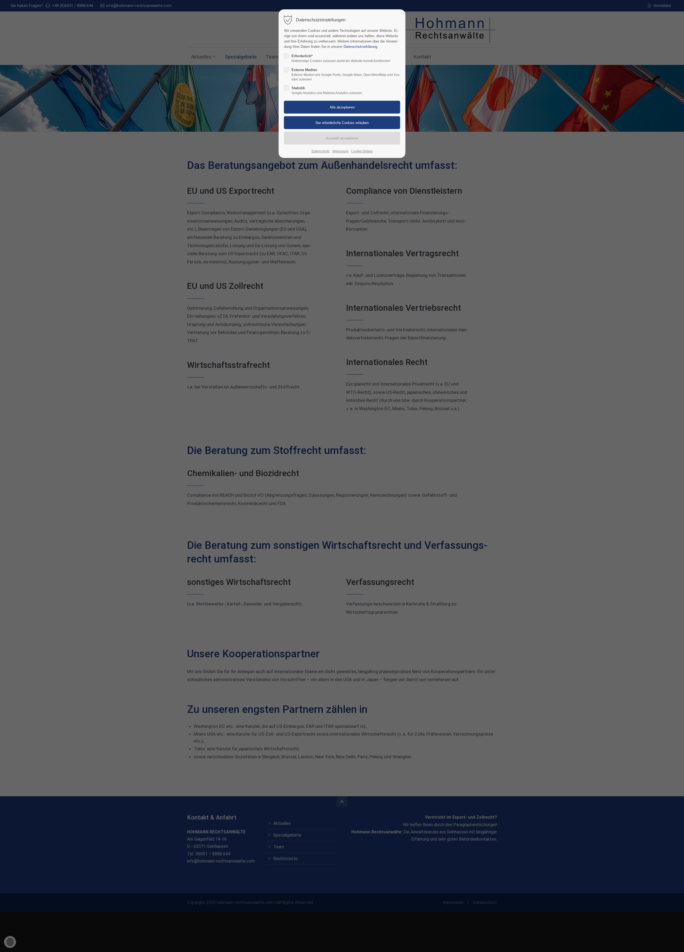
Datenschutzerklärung (360, 47)
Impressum (340, 151)
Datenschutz (321, 151)
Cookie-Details (362, 151)
